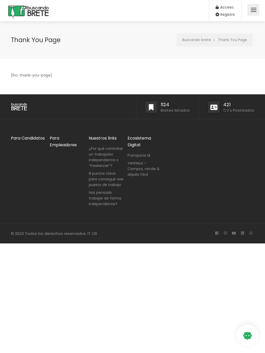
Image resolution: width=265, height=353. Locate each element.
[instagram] (225, 233)
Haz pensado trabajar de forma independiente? (105, 198)
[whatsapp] (251, 233)
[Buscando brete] (28, 24)
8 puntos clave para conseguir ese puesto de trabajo (106, 179)
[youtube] (234, 233)
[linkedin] (242, 233)
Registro (227, 14)
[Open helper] (248, 336)
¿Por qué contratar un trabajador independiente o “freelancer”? (106, 157)
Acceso (226, 7)
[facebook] (217, 233)
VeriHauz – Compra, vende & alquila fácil (144, 168)
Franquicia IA (139, 155)
